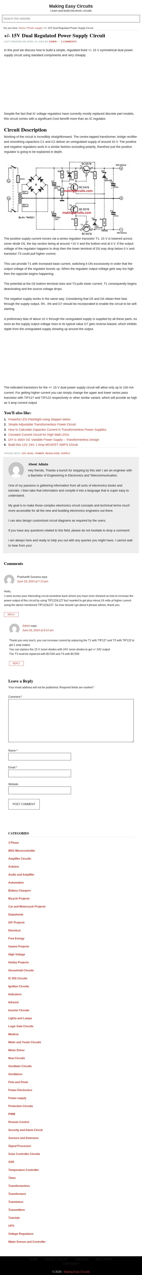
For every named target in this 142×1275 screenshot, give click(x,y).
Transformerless (19, 1185)
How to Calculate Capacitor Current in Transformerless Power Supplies (57, 429)
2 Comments (69, 41)
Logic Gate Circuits (20, 1026)
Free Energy (16, 938)
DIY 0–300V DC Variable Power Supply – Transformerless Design (53, 439)
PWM (11, 1114)
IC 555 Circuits (17, 978)
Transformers (17, 1193)
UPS (11, 1225)
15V (24, 453)
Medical (13, 1034)
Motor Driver (16, 1050)
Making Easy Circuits (71, 6)
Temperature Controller (23, 1169)
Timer (12, 1177)
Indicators (14, 994)
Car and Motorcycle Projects (27, 906)
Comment (15, 696)
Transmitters (16, 1209)
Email (12, 767)
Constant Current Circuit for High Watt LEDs (38, 434)
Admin (26, 625)
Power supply (17, 1098)
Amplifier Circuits (19, 858)
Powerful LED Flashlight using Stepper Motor (39, 419)
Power (39, 453)
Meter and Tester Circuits (24, 1042)
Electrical (14, 930)
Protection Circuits (20, 1106)
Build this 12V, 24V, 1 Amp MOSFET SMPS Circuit (43, 444)
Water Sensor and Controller (27, 1241)
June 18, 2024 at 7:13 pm (32, 581)
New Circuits (16, 1058)
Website (13, 784)
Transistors (15, 1201)
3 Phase (13, 842)
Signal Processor (19, 1146)
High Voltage (16, 954)
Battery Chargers (19, 890)
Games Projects (18, 946)
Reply (11, 614)
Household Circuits (21, 970)
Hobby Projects (18, 962)
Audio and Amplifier (21, 874)
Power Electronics (20, 1090)
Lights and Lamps (20, 1018)
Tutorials (14, 1217)
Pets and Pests (18, 1082)
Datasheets (15, 914)
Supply (65, 453)
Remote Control (18, 1122)
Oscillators (15, 1074)
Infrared (13, 1002)
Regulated (52, 453)
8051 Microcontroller (21, 850)
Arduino (13, 866)
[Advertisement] (71, 87)
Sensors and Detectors (23, 1138)
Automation (16, 882)
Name (12, 750)
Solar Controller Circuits (24, 1153)
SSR (11, 1161)
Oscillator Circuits (20, 1066)
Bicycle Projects (19, 898)
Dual (30, 453)
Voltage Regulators (20, 1233)
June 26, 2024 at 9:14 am (37, 630)
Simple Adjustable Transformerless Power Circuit (42, 424)
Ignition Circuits (18, 986)
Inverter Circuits (18, 1010)
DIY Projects (16, 922)
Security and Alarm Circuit (25, 1130)
